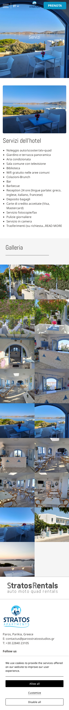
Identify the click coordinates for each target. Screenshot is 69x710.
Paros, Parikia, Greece (18, 634)
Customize (34, 692)
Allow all (34, 683)
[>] (6, 5)
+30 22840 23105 (17, 643)
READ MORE (53, 226)
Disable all (34, 702)
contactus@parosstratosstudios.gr (30, 639)
